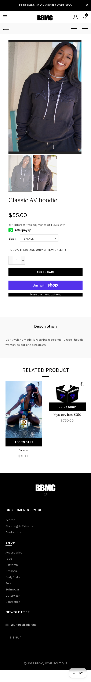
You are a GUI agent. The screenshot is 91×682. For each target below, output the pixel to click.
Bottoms (12, 565)
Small (28, 238)
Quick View (38, 384)
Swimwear (12, 589)
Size (11, 238)
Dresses (11, 571)
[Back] (6, 28)
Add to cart (45, 272)
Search (10, 520)
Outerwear (13, 595)
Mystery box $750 (67, 415)
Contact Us (13, 532)
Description (45, 326)
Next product (84, 28)
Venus (24, 450)
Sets (9, 583)
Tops (9, 559)
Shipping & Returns (19, 526)
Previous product (74, 28)
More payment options (45, 294)
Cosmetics (13, 602)
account (75, 17)
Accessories (14, 552)
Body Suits (13, 577)
